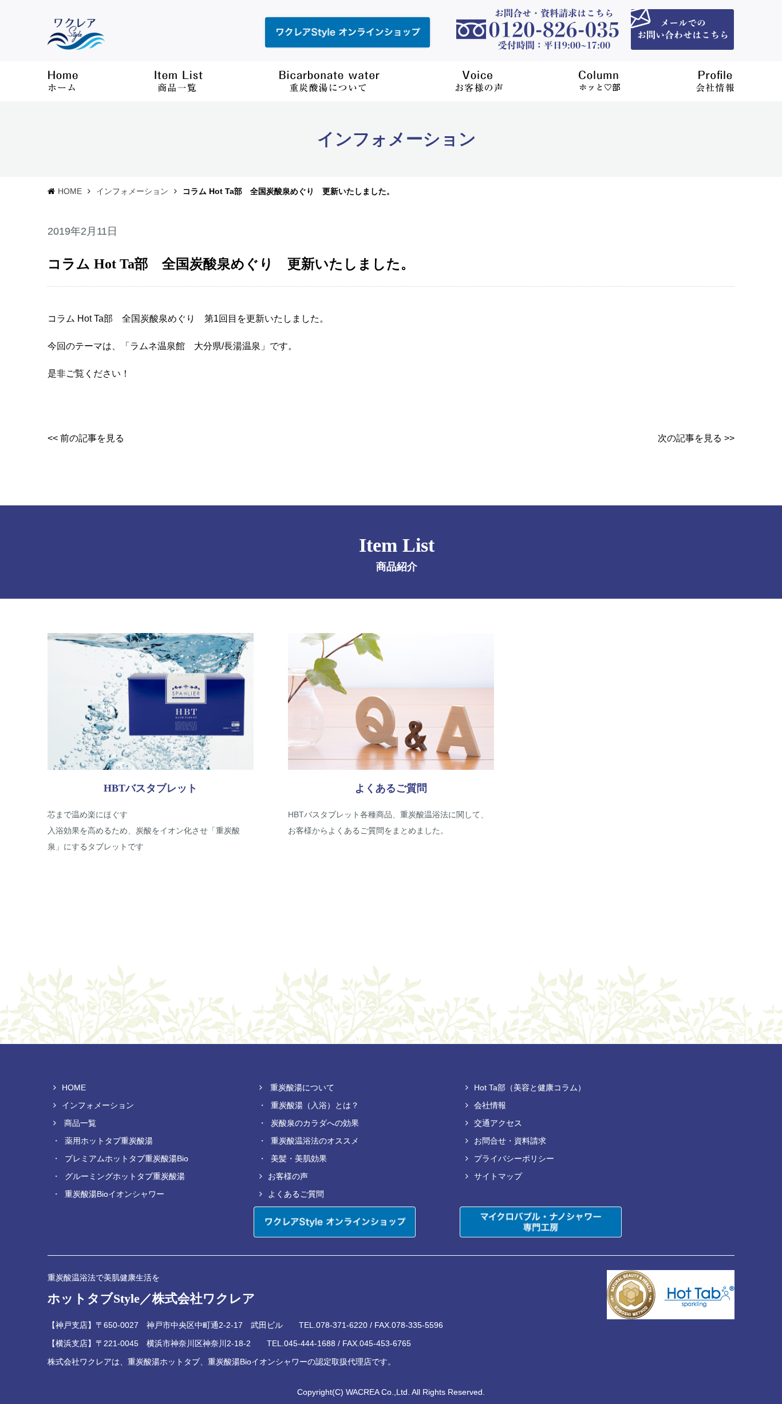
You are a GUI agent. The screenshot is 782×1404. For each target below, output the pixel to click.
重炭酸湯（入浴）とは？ (315, 1105)
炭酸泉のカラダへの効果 (315, 1123)
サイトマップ (498, 1176)
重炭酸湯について (302, 1087)
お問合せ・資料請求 (510, 1140)
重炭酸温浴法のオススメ (315, 1140)
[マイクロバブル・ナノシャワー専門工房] (541, 1222)
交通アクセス (498, 1123)
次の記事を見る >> (696, 438)
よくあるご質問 (296, 1194)
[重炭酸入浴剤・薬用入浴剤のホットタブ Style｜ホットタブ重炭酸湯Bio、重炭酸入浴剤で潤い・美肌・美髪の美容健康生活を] (76, 32)
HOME (70, 191)
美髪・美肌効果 (299, 1158)
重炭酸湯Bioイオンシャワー (114, 1194)
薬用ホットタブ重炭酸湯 (109, 1140)
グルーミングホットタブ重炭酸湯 (125, 1176)
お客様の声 (288, 1176)
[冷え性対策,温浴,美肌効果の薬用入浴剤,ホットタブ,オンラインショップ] (335, 1222)
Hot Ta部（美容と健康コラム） (530, 1087)
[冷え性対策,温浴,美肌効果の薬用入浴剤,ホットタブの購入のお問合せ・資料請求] (682, 29)
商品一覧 (80, 1123)
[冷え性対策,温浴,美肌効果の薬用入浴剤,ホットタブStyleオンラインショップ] (347, 32)
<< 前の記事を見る (86, 438)
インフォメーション (132, 191)
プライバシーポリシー (514, 1158)
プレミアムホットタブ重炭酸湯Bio (126, 1158)
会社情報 (490, 1105)
